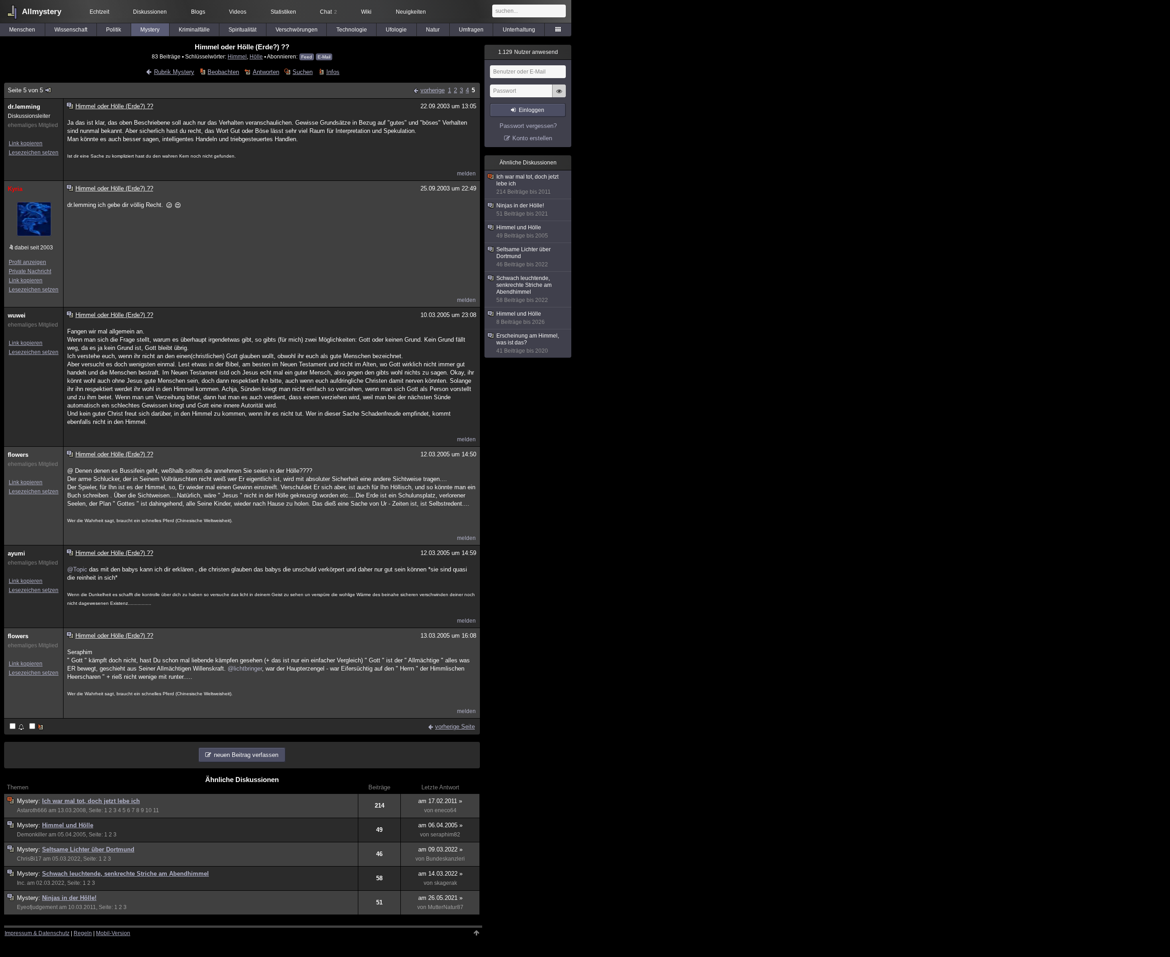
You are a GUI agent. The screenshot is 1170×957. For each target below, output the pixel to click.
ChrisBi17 (29, 859)
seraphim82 (445, 834)
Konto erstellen (532, 138)
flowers (18, 454)
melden (466, 173)
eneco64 (446, 810)
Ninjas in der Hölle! (69, 897)
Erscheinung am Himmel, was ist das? (527, 343)
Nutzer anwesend (528, 52)
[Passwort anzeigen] (559, 96)
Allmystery (41, 11)
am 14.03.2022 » (440, 873)
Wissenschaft (70, 29)
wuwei (17, 315)
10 (148, 810)
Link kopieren (26, 143)
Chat (328, 12)
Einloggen (531, 110)
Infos (332, 72)
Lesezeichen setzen (33, 152)
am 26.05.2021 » (440, 897)
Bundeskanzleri (445, 859)
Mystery (150, 29)
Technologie (351, 29)
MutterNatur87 (445, 907)
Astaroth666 (32, 810)
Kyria (15, 188)
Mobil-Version (113, 933)
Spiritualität (242, 29)
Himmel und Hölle (67, 825)
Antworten (266, 72)
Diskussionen (150, 12)
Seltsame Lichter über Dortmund (88, 849)
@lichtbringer (245, 668)
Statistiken (283, 12)
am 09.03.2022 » (440, 849)
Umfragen (471, 29)
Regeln (83, 933)
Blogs (198, 12)
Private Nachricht (30, 271)
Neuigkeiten (411, 12)
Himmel (237, 56)
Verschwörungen (297, 29)
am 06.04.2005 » (440, 825)
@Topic (77, 569)
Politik (113, 29)
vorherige (432, 90)
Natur (433, 29)
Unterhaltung (519, 29)
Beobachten (223, 72)
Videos (237, 12)
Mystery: (29, 801)
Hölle (256, 56)
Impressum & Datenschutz (37, 933)
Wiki (366, 12)
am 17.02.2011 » (440, 801)
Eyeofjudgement (37, 907)
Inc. (21, 883)
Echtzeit (99, 12)
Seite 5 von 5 (25, 90)
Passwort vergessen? (528, 125)
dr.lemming (24, 106)
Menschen (22, 29)
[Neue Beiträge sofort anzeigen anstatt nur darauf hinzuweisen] (37, 727)
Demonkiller (32, 834)
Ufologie (396, 29)
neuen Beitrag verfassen (246, 754)
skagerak (445, 883)
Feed (306, 56)
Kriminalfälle (194, 29)
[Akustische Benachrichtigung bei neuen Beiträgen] (17, 727)
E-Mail (324, 56)
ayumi (16, 553)
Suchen (302, 72)
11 (156, 810)
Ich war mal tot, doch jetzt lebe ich (91, 801)
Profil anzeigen (27, 262)
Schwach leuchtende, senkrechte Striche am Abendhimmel (125, 873)
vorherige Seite (455, 726)
